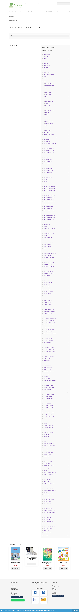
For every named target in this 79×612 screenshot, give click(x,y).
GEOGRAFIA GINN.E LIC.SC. (49, 262)
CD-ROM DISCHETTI (48, 132)
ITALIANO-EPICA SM (48, 338)
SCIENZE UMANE (47, 463)
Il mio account (28, 6)
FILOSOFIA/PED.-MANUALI (49, 233)
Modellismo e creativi (49, 110)
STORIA (45, 492)
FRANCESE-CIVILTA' (48, 244)
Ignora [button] (76, 610)
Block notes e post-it (49, 85)
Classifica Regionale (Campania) (50, 137)
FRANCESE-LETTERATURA (49, 251)
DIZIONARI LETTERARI (48, 166)
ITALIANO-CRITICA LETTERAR (50, 333)
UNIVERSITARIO (47, 535)
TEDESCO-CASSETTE (48, 515)
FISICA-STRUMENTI (48, 237)
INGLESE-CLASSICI (47, 304)
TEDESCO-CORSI (47, 519)
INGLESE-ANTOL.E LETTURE (49, 298)
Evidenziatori (48, 99)
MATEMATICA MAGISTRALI (49, 398)
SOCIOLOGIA (46, 470)
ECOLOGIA (46, 179)
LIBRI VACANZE (47, 378)
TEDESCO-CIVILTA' (47, 517)
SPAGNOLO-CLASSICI (48, 479)
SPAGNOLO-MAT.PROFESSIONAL (50, 485)
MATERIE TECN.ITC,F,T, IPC (49, 412)
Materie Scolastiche (48, 409)
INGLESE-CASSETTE (48, 300)
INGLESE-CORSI (47, 307)
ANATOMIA (46, 67)
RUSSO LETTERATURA (48, 452)
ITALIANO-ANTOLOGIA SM (49, 327)
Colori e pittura (48, 94)
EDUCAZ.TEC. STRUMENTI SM (49, 195)
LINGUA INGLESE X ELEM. (49, 385)
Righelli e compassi (49, 121)
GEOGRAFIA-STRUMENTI (49, 273)
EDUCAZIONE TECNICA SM (49, 222)
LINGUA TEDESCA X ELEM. (49, 389)
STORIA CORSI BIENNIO (48, 494)
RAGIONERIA (46, 439)
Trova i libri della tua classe (35, 3)
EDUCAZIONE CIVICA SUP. (49, 206)
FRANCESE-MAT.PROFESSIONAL (50, 253)
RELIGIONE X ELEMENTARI (49, 443)
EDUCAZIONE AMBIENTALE (49, 199)
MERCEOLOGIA (47, 418)
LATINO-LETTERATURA (48, 365)
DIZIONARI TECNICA (48, 175)
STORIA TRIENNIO (47, 501)
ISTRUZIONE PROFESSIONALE (50, 318)
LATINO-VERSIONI (47, 369)
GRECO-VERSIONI (47, 293)
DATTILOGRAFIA (47, 141)
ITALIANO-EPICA (47, 336)
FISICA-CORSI (46, 235)
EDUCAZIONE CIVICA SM (48, 204)
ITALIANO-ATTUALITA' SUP (49, 329)
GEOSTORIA (46, 280)
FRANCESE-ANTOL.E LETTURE (50, 239)
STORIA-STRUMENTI (48, 508)
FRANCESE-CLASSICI (48, 246)
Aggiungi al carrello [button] (15, 568)
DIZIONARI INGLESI (48, 159)
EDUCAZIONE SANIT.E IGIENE (49, 217)
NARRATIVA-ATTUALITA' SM (49, 427)
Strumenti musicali (49, 123)
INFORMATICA (47, 295)
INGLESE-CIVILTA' (47, 302)
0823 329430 (54, 589)
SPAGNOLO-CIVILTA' (48, 477)
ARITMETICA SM (47, 72)
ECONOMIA (46, 181)
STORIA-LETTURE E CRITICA (49, 506)
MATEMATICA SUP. (47, 403)
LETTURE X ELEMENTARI (49, 371)
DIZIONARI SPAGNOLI (48, 172)
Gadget (46, 103)
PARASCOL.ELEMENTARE (49, 432)
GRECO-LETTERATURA (48, 291)
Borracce (47, 87)
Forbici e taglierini (49, 101)
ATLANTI (45, 76)
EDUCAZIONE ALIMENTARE (49, 197)
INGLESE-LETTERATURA (49, 309)
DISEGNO (46, 146)
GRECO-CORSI (47, 286)
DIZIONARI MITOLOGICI (48, 168)
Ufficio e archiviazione (49, 125)
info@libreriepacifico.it (56, 586)
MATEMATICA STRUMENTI (49, 400)
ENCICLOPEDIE (47, 224)
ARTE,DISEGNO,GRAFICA (49, 74)
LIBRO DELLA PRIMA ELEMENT (50, 380)
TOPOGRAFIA (46, 530)
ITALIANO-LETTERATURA (49, 347)
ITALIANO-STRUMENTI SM (49, 349)
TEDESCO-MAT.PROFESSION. (49, 526)
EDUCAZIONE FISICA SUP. (49, 210)
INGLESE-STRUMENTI (48, 313)
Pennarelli (47, 112)
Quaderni (47, 116)
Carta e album (48, 90)
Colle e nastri (48, 92)
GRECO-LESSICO (47, 289)
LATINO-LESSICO (47, 362)
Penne (46, 114)
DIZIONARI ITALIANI (48, 161)
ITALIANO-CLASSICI (48, 331)
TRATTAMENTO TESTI (48, 532)
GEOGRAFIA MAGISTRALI (49, 266)
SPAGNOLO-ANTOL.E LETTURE (50, 472)
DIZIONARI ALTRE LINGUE (49, 148)
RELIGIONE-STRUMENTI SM (49, 445)
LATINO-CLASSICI (47, 358)
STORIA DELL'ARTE (47, 497)
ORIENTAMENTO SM (48, 430)
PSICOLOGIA (46, 436)
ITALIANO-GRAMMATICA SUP (49, 345)
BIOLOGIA (46, 78)
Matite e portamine (49, 107)
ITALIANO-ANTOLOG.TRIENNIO (50, 324)
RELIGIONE (46, 441)
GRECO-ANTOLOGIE (48, 282)
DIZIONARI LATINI (47, 163)
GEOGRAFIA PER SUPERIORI (49, 269)
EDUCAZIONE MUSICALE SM (49, 213)
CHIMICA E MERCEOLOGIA (49, 134)
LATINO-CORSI (47, 360)
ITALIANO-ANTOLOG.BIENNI (49, 322)
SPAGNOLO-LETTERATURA (49, 483)
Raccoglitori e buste (49, 119)
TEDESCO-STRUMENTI (48, 528)
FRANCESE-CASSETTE (48, 242)
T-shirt (46, 56)
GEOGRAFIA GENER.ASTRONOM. (50, 260)
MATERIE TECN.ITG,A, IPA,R (49, 414)
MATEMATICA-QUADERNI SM (49, 407)
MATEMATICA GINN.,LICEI (49, 394)
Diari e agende (48, 96)
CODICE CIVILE (47, 139)
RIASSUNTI (46, 447)
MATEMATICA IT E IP (48, 396)
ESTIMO (45, 226)
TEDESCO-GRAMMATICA (48, 521)
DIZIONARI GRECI (47, 157)
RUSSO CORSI (46, 450)
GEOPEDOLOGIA (47, 277)
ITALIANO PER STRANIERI (49, 320)
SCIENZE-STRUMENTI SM (49, 465)
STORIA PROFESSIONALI (49, 499)
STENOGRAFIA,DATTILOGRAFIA (50, 490)
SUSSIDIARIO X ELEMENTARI (49, 510)
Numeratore (40, 6)
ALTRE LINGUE (47, 65)
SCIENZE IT (46, 459)
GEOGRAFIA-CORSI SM (48, 271)
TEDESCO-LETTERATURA (49, 523)
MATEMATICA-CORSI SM (48, 405)
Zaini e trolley (48, 130)
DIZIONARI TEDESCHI (48, 177)
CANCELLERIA (34, 6)
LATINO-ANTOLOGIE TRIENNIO (50, 356)
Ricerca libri (28, 3)
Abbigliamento (47, 54)
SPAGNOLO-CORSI (47, 481)
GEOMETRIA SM (47, 275)
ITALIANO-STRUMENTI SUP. (49, 351)
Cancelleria (46, 81)
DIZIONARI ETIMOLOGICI (49, 152)
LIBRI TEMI (46, 376)
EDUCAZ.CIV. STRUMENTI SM (49, 188)
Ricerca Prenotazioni (45, 3)
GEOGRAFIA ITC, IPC (48, 264)
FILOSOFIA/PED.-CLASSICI (49, 231)
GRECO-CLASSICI (47, 284)
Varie (46, 128)
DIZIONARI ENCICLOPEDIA (49, 150)
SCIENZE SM (46, 456)
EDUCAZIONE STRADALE (49, 219)
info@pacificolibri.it (14, 589)
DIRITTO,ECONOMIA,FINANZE (50, 143)
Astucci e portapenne (49, 83)
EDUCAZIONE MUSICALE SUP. (49, 215)
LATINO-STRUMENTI (48, 367)
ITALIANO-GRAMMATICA (48, 340)
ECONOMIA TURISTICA (48, 184)
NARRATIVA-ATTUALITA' (48, 425)
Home (11, 20)
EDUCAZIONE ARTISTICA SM (49, 201)
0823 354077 (13, 586)
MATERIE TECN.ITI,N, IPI (49, 416)
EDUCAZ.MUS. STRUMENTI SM (50, 192)
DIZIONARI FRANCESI (48, 154)
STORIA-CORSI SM (47, 503)
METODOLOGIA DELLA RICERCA (50, 421)
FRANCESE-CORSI (47, 248)
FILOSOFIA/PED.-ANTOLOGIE (49, 228)
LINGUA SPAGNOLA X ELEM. (49, 387)
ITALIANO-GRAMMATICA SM (49, 342)
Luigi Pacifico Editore (48, 392)
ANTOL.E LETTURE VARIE (49, 69)
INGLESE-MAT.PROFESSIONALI (50, 311)
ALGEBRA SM (46, 63)
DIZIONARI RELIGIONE (48, 170)
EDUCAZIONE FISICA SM (48, 208)
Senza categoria (47, 468)
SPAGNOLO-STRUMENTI (49, 488)
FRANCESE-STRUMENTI (48, 255)
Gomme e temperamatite (50, 105)
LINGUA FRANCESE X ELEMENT (50, 383)
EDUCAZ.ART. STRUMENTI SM (49, 186)
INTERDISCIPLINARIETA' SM (49, 315)
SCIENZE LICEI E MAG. (48, 461)
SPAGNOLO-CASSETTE (48, 474)
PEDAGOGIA (46, 434)
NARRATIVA (46, 423)
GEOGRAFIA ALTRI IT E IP (49, 257)
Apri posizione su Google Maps (16, 596)
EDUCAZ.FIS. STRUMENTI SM (49, 190)
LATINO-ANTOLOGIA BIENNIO (50, 354)
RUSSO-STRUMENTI (48, 454)
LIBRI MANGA (46, 374)
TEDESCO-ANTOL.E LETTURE (50, 512)
